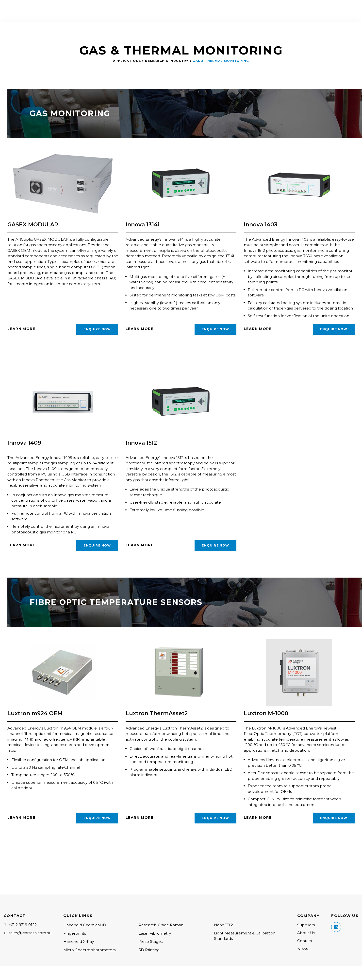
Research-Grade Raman (161, 925)
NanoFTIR (223, 925)
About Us (306, 932)
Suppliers (306, 925)
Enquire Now (97, 329)
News (302, 948)
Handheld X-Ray (78, 941)
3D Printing (149, 950)
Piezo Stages (151, 941)
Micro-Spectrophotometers (89, 950)
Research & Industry (166, 61)
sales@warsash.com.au (30, 932)
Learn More (21, 329)
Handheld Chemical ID (84, 925)
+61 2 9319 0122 (23, 924)
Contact (304, 940)
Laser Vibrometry (155, 933)
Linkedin (336, 927)
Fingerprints (74, 933)
